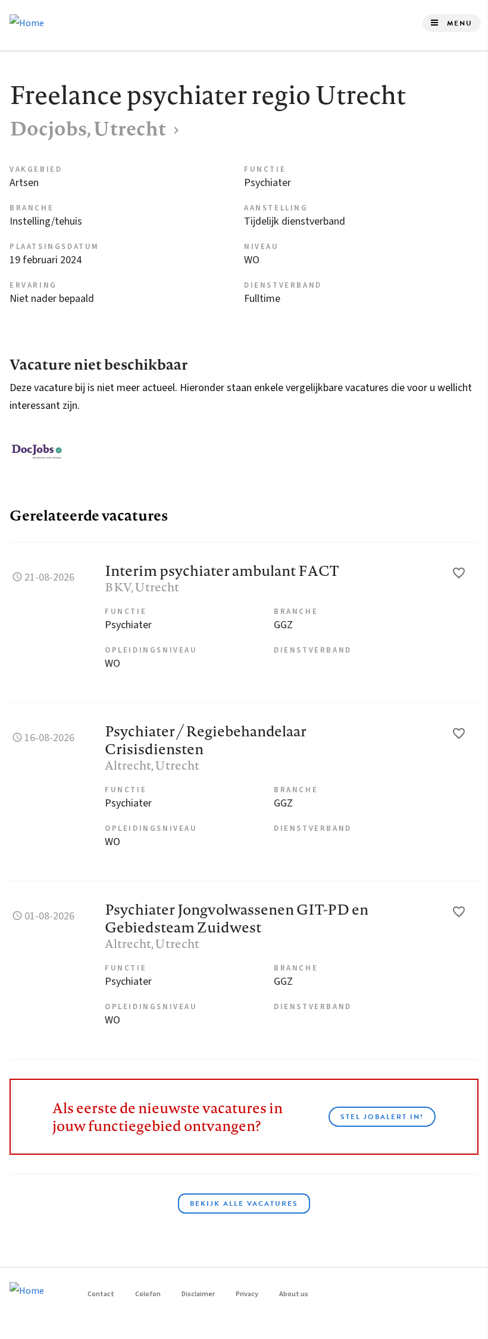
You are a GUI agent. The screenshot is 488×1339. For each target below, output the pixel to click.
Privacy (247, 1294)
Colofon (148, 1294)
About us (293, 1294)
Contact (100, 1294)
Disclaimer (198, 1294)
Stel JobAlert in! (382, 1116)
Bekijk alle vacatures (244, 1203)
